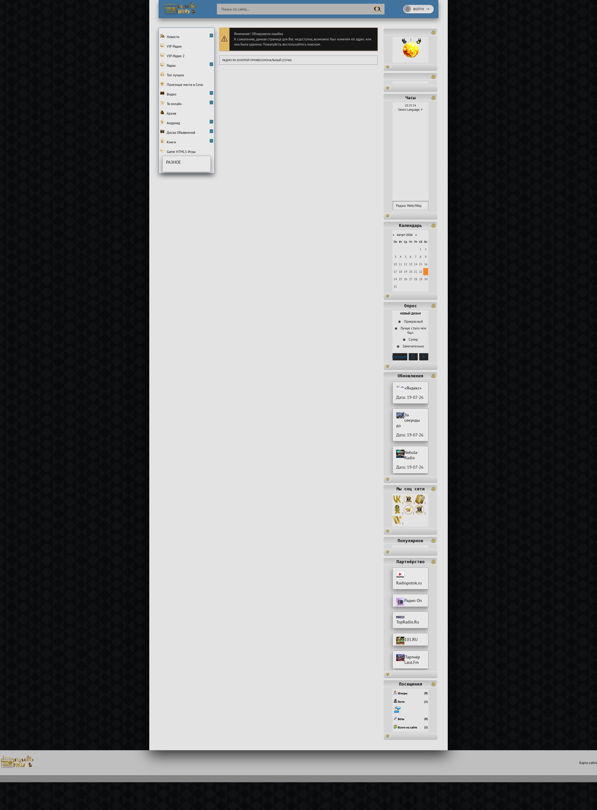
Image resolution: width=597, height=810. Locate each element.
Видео (171, 94)
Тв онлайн (174, 104)
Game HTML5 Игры (181, 151)
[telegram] (408, 513)
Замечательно (413, 346)
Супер (413, 339)
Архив (171, 113)
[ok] (397, 513)
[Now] (397, 523)
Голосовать (399, 357)
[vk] (397, 503)
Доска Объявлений (180, 132)
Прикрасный (413, 321)
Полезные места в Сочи (184, 84)
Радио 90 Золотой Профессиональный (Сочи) (257, 60)
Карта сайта (588, 762)
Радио (171, 65)
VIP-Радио (174, 46)
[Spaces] (420, 503)
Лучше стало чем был (412, 330)
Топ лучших (175, 75)
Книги (171, 142)
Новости (172, 37)
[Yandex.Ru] (419, 513)
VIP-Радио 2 (175, 56)
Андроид (173, 123)
